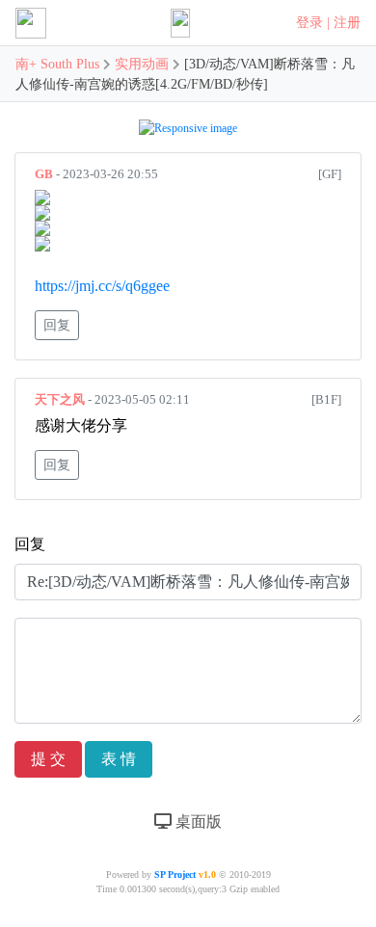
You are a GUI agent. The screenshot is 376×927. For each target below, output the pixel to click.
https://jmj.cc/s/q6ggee (102, 286)
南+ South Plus (59, 64)
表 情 (118, 759)
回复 (56, 325)
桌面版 (197, 821)
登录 (309, 22)
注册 (347, 22)
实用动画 (142, 64)
